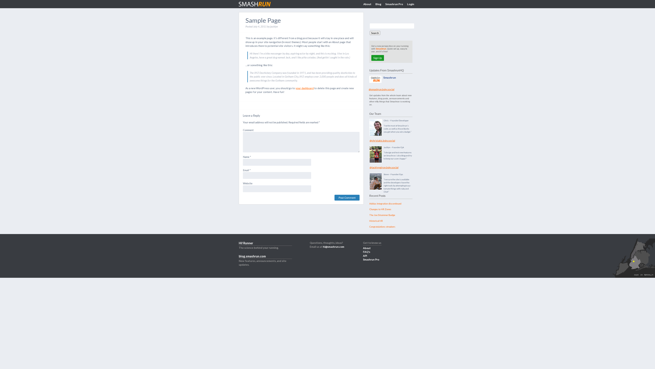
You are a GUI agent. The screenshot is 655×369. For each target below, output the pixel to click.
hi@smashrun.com (333, 246)
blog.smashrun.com (252, 256)
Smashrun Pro (394, 4)
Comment (248, 130)
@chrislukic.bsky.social (382, 140)
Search (375, 33)
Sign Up (377, 57)
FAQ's (366, 251)
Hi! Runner (246, 243)
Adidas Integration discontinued (385, 203)
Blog (378, 4)
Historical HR (376, 221)
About (367, 4)
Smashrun (381, 49)
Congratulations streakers (382, 226)
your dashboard (305, 88)
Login (410, 4)
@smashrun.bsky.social (381, 89)
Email (247, 170)
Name (247, 156)
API (365, 255)
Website (247, 183)
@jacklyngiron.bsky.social (384, 167)
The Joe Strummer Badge (382, 215)
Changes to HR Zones (380, 209)
